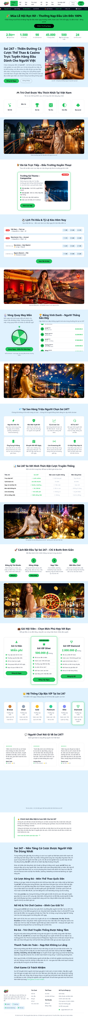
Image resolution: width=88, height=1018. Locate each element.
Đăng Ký (13, 575)
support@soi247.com (67, 1009)
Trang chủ (13, 3)
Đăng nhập (73, 3)
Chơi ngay (10, 106)
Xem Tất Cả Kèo (44, 261)
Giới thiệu (61, 993)
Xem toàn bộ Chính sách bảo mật (28, 835)
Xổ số (41, 3)
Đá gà (47, 3)
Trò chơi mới (34, 3)
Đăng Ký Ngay (11, 81)
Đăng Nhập (26, 80)
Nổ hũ (20, 3)
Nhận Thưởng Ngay (44, 26)
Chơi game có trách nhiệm (35, 979)
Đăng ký (80, 3)
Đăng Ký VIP (71, 676)
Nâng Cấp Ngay (44, 680)
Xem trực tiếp (27, 206)
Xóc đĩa (26, 3)
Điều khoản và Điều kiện (66, 996)
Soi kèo (52, 3)
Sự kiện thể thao (61, 3)
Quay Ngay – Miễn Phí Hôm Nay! (19, 349)
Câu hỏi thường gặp (64, 1003)
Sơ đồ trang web (63, 1006)
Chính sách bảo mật (64, 999)
